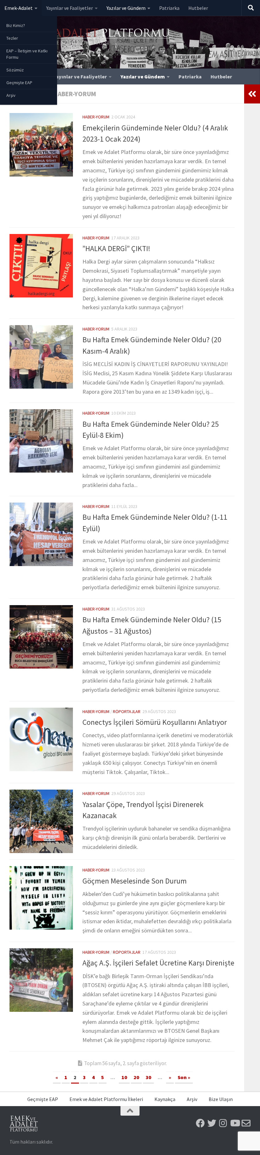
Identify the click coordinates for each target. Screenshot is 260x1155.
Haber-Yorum (95, 117)
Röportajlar (126, 711)
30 (148, 1077)
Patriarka (169, 8)
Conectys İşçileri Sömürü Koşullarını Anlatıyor (154, 722)
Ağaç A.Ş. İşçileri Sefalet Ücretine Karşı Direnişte (158, 962)
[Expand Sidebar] (252, 93)
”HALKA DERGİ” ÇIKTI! (116, 248)
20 (136, 1077)
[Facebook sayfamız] (200, 1123)
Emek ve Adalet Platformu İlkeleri (106, 1099)
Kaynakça (164, 1099)
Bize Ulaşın (221, 1099)
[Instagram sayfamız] (223, 1123)
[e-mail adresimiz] (246, 1123)
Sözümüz (15, 70)
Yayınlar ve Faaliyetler (69, 8)
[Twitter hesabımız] (211, 1123)
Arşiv (11, 95)
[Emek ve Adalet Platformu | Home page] (90, 37)
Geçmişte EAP (19, 82)
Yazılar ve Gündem (126, 8)
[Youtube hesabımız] (234, 1123)
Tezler (12, 38)
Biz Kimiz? (15, 25)
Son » (184, 1077)
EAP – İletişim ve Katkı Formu (27, 54)
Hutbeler (198, 8)
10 (124, 1077)
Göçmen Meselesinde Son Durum (134, 880)
